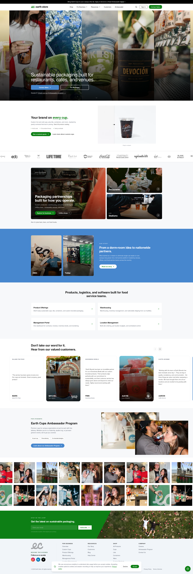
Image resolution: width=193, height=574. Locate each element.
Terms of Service (157, 569)
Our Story (91, 546)
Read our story (107, 267)
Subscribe (83, 527)
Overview (65, 546)
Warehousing (66, 555)
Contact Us (142, 552)
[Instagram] (33, 560)
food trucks (53, 222)
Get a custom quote (40, 134)
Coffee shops (63, 213)
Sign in (143, 7)
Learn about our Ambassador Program (46, 446)
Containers (116, 555)
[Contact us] (188, 569)
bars (44, 222)
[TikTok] (43, 560)
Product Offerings (67, 552)
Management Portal (68, 558)
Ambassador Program (146, 549)
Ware (115, 558)
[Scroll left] (155, 349)
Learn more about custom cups (63, 134)
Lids (114, 552)
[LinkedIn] (38, 560)
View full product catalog (61, 124)
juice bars (39, 222)
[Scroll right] (160, 349)
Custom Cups (66, 549)
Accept (135, 566)
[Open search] (136, 7)
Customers (91, 549)
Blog (89, 552)
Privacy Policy (147, 569)
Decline (125, 566)
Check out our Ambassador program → (52, 93)
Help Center (91, 555)
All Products (117, 546)
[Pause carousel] (189, 97)
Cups (115, 549)
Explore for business (44, 213)
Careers (141, 546)
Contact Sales (155, 7)
